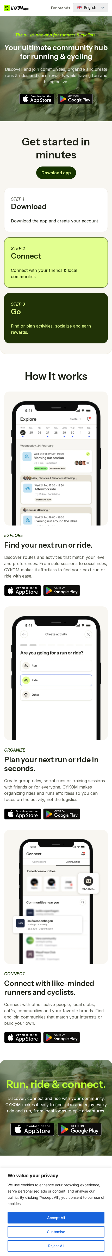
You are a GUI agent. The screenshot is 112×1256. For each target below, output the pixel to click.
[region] (56, 1212)
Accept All (56, 1217)
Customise (56, 1231)
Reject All (56, 1246)
